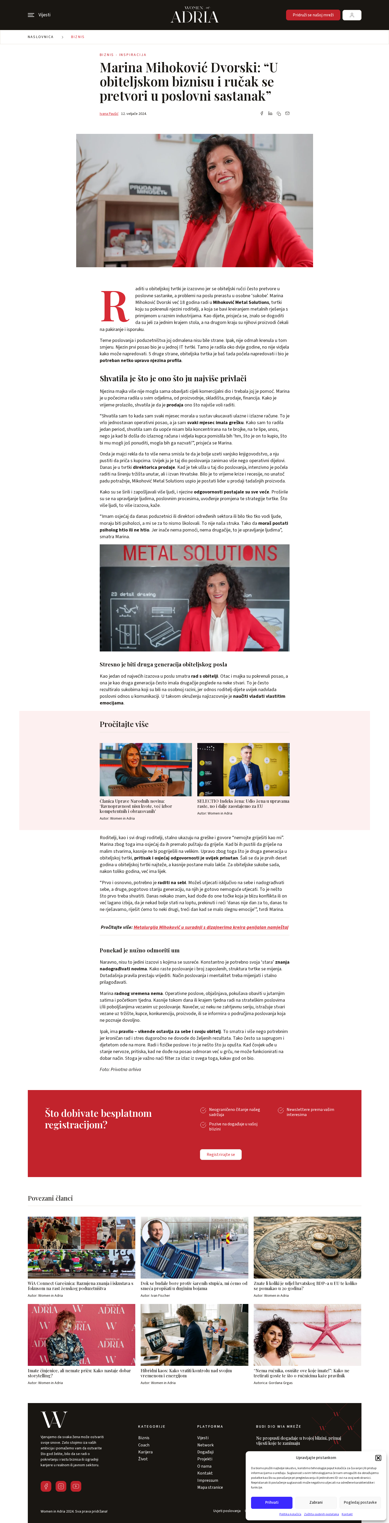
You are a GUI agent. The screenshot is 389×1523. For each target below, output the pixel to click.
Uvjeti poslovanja (227, 1511)
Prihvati (272, 1502)
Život (143, 1459)
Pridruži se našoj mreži (313, 15)
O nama (204, 1466)
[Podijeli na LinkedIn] (270, 113)
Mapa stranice (210, 1487)
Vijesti (203, 1437)
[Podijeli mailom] (287, 113)
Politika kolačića (290, 1514)
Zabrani (316, 1502)
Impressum (207, 1480)
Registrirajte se (221, 1155)
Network (205, 1445)
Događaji (205, 1452)
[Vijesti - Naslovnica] (195, 15)
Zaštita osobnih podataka (321, 1514)
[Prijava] (351, 15)
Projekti (204, 1459)
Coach (143, 1445)
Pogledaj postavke (360, 1502)
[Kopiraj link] (279, 114)
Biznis (78, 37)
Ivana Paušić (109, 113)
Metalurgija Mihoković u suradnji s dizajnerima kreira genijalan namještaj (211, 927)
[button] (378, 1458)
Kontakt (347, 1514)
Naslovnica (41, 37)
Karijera (145, 1452)
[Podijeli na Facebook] (262, 113)
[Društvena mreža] (46, 1486)
